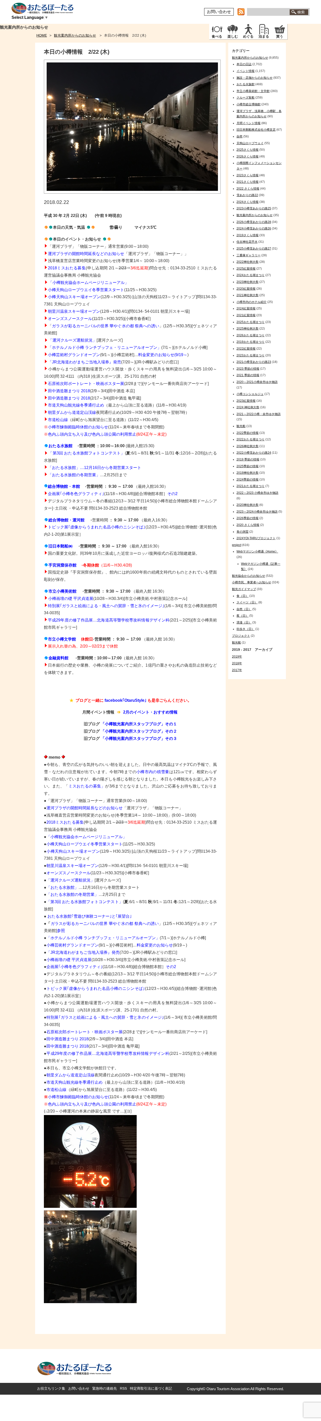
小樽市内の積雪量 (152, 772)
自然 (239, 136)
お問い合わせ (219, 12)
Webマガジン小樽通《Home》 (257, 551)
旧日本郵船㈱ (60, 546)
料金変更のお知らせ (155, 945)
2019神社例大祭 (247, 473)
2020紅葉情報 (246, 288)
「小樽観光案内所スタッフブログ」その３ (139, 738)
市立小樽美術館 (62, 591)
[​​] (46, 446)
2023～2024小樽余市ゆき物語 (257, 511)
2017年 (237, 670)
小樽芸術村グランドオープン (74, 355)
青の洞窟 (242, 531)
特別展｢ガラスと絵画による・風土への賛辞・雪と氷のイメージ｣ (106, 606)
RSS (123, 1388)
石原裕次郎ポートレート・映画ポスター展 (86, 383)
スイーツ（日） (247, 602)
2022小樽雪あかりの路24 (253, 452)
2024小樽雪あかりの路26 (253, 228)
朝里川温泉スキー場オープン (74, 311)
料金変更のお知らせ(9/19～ (162, 355)
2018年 (237, 663)
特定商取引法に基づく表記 (151, 1388)
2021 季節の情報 (247, 375)
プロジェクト (241, 636)
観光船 (241, 426)
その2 (172, 494)
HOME (41, 35)
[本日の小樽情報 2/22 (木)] (132, 192)
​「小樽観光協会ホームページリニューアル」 (88, 282)
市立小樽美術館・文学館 (253, 91)
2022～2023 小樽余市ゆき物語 (257, 493)
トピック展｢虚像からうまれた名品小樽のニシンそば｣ (96, 527)
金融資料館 (58, 658)
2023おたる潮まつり (250, 355)
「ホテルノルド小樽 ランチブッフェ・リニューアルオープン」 (104, 347)
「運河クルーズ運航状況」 (72, 340)
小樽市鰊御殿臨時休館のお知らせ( (78, 1097)
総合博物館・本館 (64, 486)
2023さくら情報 (247, 175)
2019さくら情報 (247, 235)
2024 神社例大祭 (247, 407)
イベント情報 (245, 71)
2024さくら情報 (247, 202)
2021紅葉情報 (246, 315)
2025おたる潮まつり (250, 322)
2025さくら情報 (247, 149)
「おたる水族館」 (62, 887)
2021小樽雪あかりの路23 (253, 362)
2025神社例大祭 (247, 328)
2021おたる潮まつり (250, 486)
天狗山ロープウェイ (250, 143)
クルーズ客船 (245, 97)
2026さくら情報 (247, 156)
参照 (61, 930)
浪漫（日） (244, 622)
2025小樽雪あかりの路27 (253, 248)
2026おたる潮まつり (250, 335)
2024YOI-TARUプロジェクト (256, 538)
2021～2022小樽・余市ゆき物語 (258, 414)
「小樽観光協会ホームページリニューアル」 (86, 837)
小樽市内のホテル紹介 (251, 302)
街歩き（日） (245, 629)
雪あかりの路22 (247, 195)
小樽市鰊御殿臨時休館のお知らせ (78, 427)
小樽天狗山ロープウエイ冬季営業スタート (86, 290)
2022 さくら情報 (247, 188)
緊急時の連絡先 (104, 1388)
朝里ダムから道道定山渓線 (72, 412)
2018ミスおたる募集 (67, 268)
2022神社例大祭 (247, 262)
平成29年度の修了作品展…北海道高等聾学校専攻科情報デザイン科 (109, 620)
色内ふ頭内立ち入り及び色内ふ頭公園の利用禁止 (92, 434)
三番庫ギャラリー (248, 255)
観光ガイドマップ (244, 589)
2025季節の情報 (247, 466)
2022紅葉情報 (246, 348)
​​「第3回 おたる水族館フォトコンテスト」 (86, 453)
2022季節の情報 (247, 433)
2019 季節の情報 (247, 459)
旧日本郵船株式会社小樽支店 (256, 129)
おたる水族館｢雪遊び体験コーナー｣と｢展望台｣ (89, 916)
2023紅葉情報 (246, 401)
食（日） (242, 596)
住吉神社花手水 (247, 242)
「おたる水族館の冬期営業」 (74, 475)
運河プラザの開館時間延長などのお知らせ (86, 254)
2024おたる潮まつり (250, 275)
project (236, 545)
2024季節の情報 (247, 479)
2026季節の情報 (247, 518)
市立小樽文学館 (62, 639)
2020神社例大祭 (247, 505)
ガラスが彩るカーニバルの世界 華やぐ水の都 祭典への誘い (105, 326)
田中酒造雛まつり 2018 (69, 398)
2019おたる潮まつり (250, 342)
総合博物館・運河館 (66, 520)
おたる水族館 (60, 446)
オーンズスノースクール (70, 319)
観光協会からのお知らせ (248, 576)
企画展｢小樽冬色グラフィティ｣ (76, 494)
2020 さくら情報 (247, 525)
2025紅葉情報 (246, 268)
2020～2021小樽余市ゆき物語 (257, 382)
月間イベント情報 (248, 123)
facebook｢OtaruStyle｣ (125, 700)
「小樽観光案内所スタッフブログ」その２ (139, 731)
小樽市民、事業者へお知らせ (251, 582)
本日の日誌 (244, 64)
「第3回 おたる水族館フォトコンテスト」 (84, 902)
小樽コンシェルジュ (250, 394)
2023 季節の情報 (247, 368)
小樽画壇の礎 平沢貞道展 (70, 598)
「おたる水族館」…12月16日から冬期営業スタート (94, 467)
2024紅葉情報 (246, 308)
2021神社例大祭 (247, 295)
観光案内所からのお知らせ (75, 35)
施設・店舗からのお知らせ (254, 78)
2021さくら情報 (247, 182)
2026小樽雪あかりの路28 (253, 222)
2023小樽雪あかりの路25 (253, 208)
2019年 (237, 656)
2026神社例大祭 (247, 446)
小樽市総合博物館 (248, 104)
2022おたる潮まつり (250, 439)
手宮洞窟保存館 (62, 565)
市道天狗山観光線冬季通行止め (76, 405)
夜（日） (242, 615)
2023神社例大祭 (247, 282)
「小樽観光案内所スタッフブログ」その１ (139, 724)
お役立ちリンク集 (51, 1388)
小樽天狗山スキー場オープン (74, 297)
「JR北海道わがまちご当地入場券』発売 (84, 362)
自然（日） (244, 609)
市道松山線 (58, 420)
